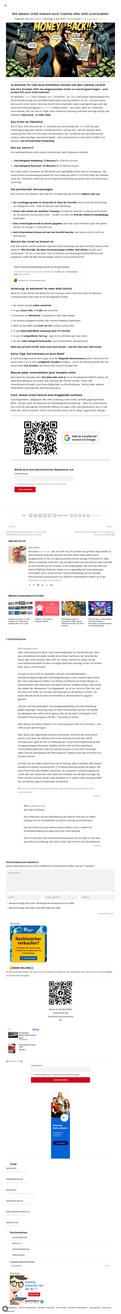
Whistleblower (11, 1307)
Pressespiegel (94, 1307)
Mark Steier (35, 18)
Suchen (107, 1266)
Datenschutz (106, 1307)
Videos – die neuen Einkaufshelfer (43, 620)
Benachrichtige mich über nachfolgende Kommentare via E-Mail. (41, 903)
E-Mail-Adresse (21, 473)
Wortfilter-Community (46, 1307)
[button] (5, 1309)
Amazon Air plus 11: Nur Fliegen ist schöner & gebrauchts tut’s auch (19, 621)
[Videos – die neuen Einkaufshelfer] (47, 608)
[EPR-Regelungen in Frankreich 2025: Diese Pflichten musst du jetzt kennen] (74, 608)
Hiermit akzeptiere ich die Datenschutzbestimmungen (42, 484)
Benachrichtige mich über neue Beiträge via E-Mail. (35, 907)
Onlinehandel (74, 18)
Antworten (97, 796)
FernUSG (46, 107)
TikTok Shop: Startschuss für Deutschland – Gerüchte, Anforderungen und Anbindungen (100, 622)
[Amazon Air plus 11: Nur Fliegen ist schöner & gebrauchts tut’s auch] (20, 608)
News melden (61, 1307)
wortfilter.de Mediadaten (78, 1307)
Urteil (27, 96)
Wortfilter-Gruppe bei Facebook (44, 580)
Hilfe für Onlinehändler (27, 1307)
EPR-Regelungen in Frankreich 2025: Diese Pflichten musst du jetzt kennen (73, 622)
